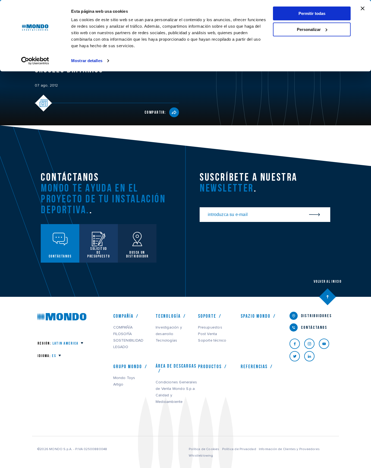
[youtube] (326, 344)
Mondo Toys (124, 378)
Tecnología (168, 316)
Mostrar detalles (86, 60)
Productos (210, 366)
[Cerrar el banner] (362, 8)
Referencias (254, 366)
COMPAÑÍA (123, 327)
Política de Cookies (204, 449)
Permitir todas (311, 13)
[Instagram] (311, 344)
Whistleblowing (201, 455)
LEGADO (120, 347)
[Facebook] (297, 344)
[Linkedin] (311, 356)
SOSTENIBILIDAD (128, 340)
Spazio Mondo (256, 316)
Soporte (207, 316)
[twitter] (297, 356)
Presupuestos (210, 327)
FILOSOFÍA (122, 334)
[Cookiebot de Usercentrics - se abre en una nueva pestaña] (35, 61)
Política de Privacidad (239, 449)
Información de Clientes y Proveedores (289, 449)
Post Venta (207, 334)
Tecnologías (166, 340)
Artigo (118, 384)
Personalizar (309, 29)
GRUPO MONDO (127, 366)
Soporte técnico (212, 340)
